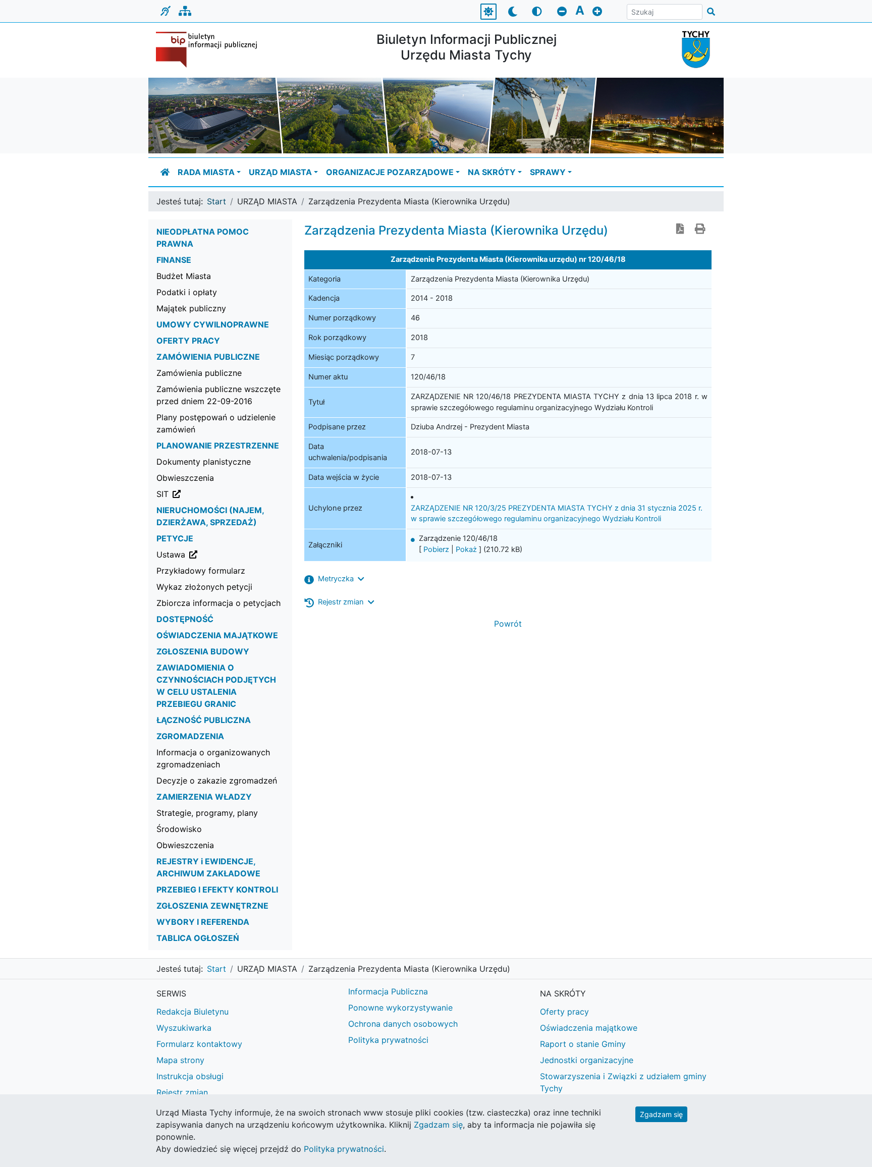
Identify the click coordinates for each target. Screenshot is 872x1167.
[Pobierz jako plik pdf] (680, 230)
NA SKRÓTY (492, 172)
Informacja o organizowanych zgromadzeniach (213, 758)
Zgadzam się (661, 1114)
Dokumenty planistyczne (203, 462)
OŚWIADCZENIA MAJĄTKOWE (217, 635)
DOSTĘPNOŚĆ (184, 619)
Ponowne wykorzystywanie (400, 1008)
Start (216, 201)
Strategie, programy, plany (207, 813)
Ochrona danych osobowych (403, 1024)
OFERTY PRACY (188, 341)
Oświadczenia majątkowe (588, 1028)
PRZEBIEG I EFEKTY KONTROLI (217, 889)
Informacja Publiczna (388, 991)
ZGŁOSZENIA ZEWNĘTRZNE (212, 906)
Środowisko (179, 829)
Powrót (508, 624)
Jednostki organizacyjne (586, 1060)
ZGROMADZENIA (190, 736)
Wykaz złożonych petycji (204, 587)
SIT (213, 493)
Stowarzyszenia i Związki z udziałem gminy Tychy (623, 1082)
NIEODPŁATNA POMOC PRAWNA (202, 238)
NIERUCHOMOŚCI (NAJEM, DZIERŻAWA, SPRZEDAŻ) (210, 516)
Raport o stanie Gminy (583, 1044)
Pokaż (466, 549)
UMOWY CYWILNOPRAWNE (212, 324)
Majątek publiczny (191, 308)
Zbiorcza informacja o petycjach (218, 603)
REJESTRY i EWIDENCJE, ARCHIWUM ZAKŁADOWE (208, 867)
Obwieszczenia (185, 478)
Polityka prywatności (388, 1040)
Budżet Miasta (183, 276)
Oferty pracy (564, 1012)
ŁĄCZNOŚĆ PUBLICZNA (203, 720)
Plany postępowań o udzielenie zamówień (216, 423)
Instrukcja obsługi (190, 1076)
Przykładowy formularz (200, 571)
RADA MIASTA (206, 172)
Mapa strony (180, 1060)
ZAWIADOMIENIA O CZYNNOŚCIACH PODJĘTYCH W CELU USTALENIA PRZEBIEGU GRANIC (216, 685)
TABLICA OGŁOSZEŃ (197, 938)
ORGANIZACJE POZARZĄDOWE (390, 172)
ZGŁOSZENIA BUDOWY (202, 651)
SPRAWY (548, 172)
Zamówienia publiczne (199, 373)
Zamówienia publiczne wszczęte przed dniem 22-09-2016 (218, 395)
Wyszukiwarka (183, 1028)
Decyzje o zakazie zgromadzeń (216, 780)
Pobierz (436, 549)
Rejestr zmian (182, 1092)
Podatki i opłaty (186, 292)
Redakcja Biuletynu (192, 1012)
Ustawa (222, 554)
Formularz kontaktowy (199, 1044)
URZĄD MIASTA (280, 172)
